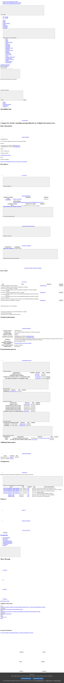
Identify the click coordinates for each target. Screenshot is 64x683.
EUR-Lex (12, 458)
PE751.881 (37, 374)
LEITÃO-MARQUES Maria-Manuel (11, 488)
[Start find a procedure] (10, 74)
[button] (19, 627)
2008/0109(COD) (16, 145)
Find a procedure (3, 66)
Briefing (11, 457)
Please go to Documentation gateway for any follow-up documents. (13, 161)
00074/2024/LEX (13, 391)
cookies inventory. (57, 680)
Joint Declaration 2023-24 (5, 155)
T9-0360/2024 (43, 300)
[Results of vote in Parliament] (49, 310)
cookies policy (48, 680)
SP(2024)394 (26, 411)
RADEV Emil (11, 494)
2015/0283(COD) (16, 146)
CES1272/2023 (34, 439)
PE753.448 (37, 375)
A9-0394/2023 (43, 292)
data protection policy (40, 680)
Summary (61, 285)
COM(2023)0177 (43, 285)
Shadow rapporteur (17, 201)
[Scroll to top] (10, 552)
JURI (28, 488)
